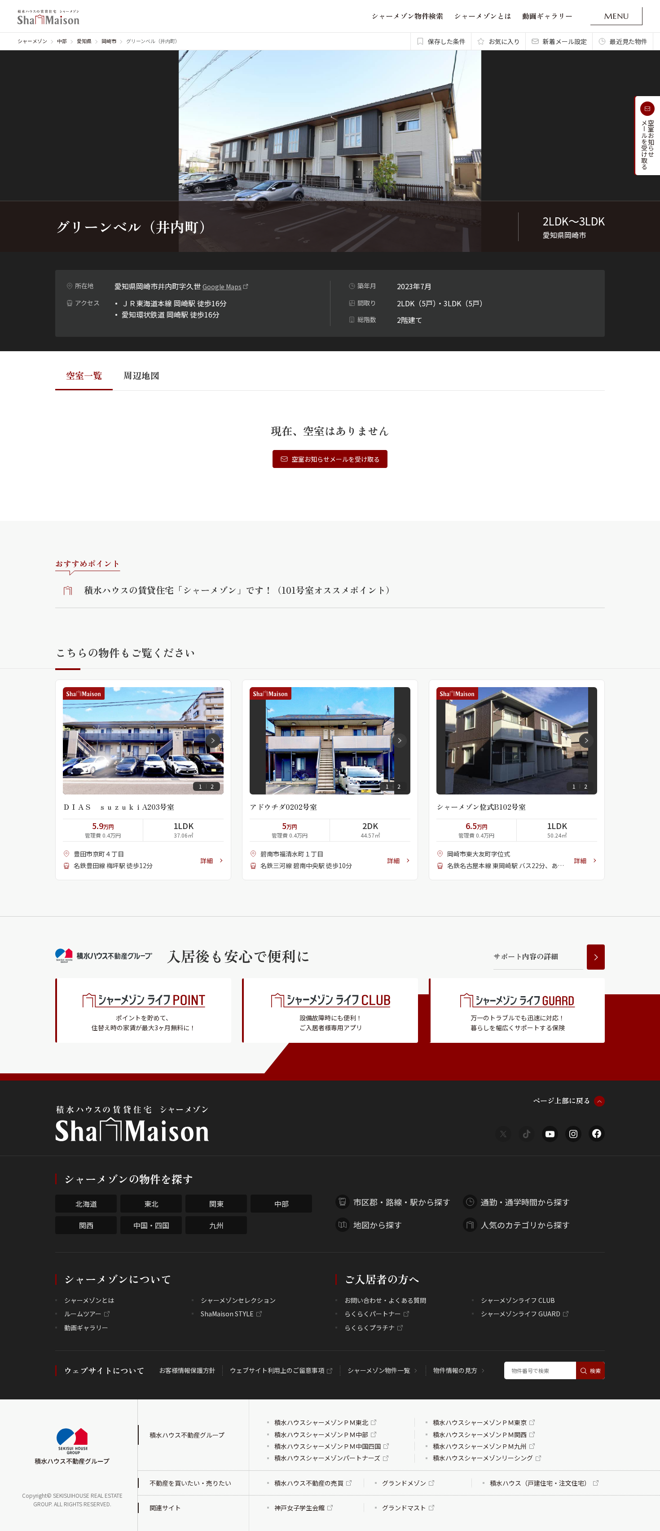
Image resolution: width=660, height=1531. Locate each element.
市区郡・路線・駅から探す (401, 1202)
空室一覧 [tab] (84, 375)
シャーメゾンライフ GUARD (520, 1313)
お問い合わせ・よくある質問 (385, 1300)
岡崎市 (108, 40)
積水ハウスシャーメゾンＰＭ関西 (480, 1434)
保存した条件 (447, 41)
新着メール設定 (565, 41)
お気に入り (504, 41)
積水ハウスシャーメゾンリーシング (483, 1457)
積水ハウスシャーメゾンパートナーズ (327, 1457)
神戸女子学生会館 (299, 1507)
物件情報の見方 (455, 1370)
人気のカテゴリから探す (525, 1225)
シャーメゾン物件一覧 (379, 1370)
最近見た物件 (628, 41)
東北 (151, 1203)
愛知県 (84, 40)
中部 (62, 40)
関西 (86, 1225)
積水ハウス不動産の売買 (308, 1482)
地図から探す (377, 1225)
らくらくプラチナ (369, 1327)
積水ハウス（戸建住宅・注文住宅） (540, 1482)
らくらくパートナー (372, 1313)
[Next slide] (213, 740)
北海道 (86, 1203)
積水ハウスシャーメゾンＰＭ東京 (480, 1422)
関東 (216, 1203)
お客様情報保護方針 (187, 1370)
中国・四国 (151, 1225)
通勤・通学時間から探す (525, 1202)
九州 (216, 1225)
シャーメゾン (32, 40)
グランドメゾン (404, 1482)
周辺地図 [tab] (141, 375)
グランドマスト (404, 1507)
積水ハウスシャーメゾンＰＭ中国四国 (327, 1446)
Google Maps (222, 286)
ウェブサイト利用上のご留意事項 (277, 1370)
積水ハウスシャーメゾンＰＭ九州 (480, 1446)
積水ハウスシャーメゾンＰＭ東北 (321, 1422)
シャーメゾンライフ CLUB (518, 1300)
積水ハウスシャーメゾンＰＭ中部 (321, 1434)
